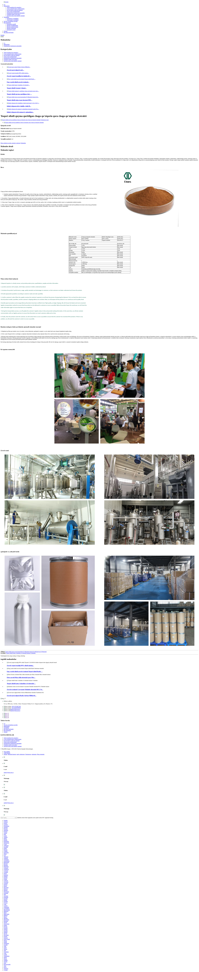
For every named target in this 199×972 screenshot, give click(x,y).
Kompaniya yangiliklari (12, 18)
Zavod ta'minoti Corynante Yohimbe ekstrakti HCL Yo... (25, 689)
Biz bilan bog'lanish (8, 32)
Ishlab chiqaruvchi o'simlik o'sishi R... (19, 106)
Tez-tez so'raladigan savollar (11, 21)
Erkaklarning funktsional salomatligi (16, 13)
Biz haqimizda (7, 22)
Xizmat (5, 31)
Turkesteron (28, 754)
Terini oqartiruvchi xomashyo (14, 7)
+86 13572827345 (16, 706)
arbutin (5, 754)
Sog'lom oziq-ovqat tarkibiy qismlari (16, 15)
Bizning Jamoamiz (11, 28)
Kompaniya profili (11, 24)
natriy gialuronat (21, 754)
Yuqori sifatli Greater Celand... (17, 88)
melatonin (34, 754)
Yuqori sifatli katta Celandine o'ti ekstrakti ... (21, 683)
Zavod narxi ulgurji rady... (15, 70)
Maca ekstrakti (40, 754)
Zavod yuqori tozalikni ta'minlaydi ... (19, 76)
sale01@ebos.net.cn (15, 709)
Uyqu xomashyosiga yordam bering (15, 8)
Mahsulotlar (7, 6)
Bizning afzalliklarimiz (12, 25)
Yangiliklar (6, 17)
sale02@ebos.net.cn (15, 710)
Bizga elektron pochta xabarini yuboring (10, 143)
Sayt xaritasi (7, 751)
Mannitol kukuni (12, 754)
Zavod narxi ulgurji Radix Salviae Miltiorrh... (21, 695)
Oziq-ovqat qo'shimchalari (13, 11)
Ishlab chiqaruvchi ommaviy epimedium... (20, 112)
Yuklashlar (23, 143)
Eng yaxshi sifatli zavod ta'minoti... (18, 82)
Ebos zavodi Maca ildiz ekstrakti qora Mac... (21, 677)
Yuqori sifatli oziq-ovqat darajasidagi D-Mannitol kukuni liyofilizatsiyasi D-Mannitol (26, 651)
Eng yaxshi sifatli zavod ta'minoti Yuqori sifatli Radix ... (25, 671)
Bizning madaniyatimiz (12, 27)
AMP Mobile (7, 753)
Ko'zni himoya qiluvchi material (15, 10)
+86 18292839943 (16, 707)
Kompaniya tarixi (11, 29)
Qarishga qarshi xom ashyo (13, 14)
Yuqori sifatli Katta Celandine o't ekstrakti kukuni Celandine (21, 653)
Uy (4, 4)
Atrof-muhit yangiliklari (13, 20)
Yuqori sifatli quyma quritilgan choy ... (19, 94)
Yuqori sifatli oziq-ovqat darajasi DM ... (19, 100)
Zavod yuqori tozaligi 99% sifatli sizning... (20, 665)
